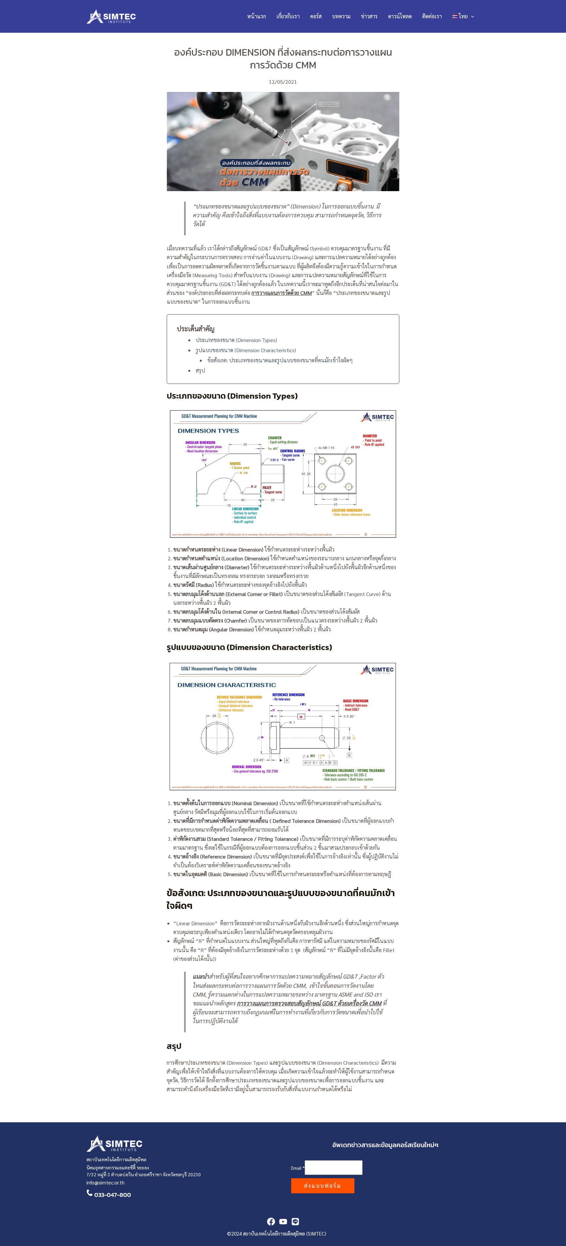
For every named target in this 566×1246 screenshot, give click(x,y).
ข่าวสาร (369, 16)
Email (298, 1168)
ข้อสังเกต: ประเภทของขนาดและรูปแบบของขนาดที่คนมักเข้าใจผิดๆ (280, 360)
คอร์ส (316, 16)
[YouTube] (283, 1222)
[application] (471, 16)
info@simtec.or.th (105, 1182)
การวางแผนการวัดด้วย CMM (282, 292)
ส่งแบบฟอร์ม (322, 1185)
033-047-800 (112, 1194)
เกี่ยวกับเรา (288, 16)
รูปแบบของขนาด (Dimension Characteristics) (246, 350)
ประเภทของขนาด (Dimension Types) (236, 339)
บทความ (341, 16)
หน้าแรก (256, 16)
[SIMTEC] (295, 1222)
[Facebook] (271, 1222)
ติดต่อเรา (432, 16)
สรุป (200, 370)
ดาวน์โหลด (400, 16)
